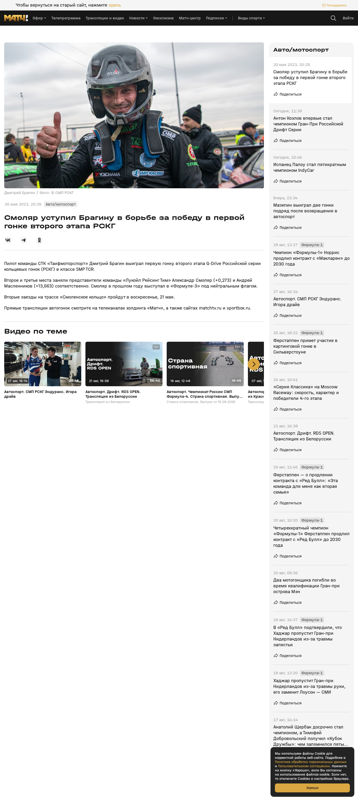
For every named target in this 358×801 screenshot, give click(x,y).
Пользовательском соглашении (304, 766)
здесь (115, 5)
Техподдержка (336, 5)
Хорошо (312, 788)
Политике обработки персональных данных (310, 762)
